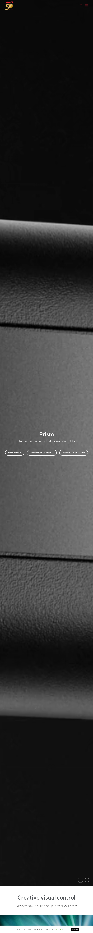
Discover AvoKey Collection (42, 453)
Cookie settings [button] (62, 929)
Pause (80, 880)
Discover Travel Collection (73, 453)
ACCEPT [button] (75, 929)
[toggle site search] (81, 5)
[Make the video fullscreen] (87, 880)
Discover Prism (14, 453)
